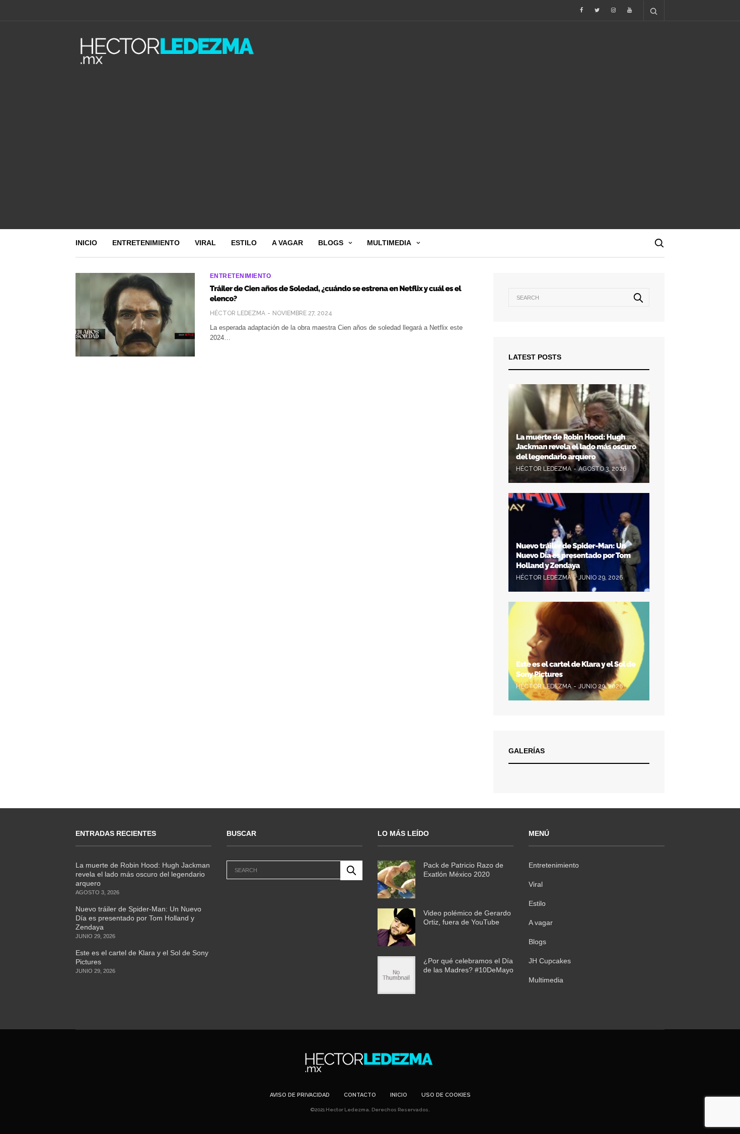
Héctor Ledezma (237, 313)
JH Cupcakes (550, 961)
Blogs (330, 243)
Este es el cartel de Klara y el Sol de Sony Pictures (142, 957)
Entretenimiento (146, 243)
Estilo (244, 243)
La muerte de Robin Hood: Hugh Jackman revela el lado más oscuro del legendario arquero (576, 447)
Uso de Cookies (446, 1095)
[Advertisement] (370, 153)
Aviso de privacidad (300, 1095)
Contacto (360, 1095)
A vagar (287, 243)
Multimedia (389, 243)
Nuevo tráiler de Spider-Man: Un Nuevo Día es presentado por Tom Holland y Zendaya (573, 555)
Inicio (86, 243)
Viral (205, 243)
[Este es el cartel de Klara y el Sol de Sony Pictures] (578, 651)
